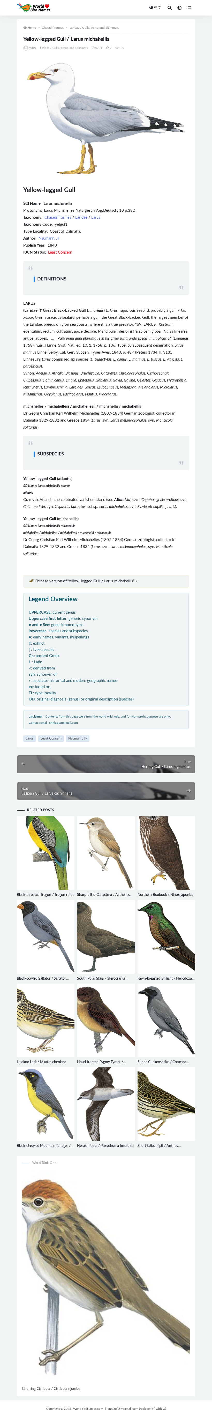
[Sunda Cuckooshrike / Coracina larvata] (166, 1020)
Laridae (81, 217)
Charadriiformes (53, 27)
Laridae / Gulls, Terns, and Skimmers (94, 27)
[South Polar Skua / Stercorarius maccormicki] (106, 937)
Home (32, 27)
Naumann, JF (49, 238)
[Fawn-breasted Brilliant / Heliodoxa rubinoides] (166, 937)
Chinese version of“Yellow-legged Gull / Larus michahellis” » (86, 581)
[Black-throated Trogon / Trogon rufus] (45, 853)
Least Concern (51, 738)
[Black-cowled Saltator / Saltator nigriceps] (45, 937)
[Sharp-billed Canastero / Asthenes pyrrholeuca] (106, 853)
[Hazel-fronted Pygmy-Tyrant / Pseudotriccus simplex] (106, 1020)
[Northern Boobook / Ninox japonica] (166, 853)
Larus (95, 217)
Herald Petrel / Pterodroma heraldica (105, 1146)
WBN (32, 48)
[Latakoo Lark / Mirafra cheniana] (45, 1020)
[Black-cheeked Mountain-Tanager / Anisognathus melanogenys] (45, 1104)
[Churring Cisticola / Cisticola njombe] (106, 1277)
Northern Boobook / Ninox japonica (165, 895)
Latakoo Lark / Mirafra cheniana (41, 1062)
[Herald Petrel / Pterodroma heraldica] (106, 1104)
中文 (157, 8)
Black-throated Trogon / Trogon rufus (45, 895)
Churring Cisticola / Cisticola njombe (51, 1389)
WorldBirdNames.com (88, 1408)
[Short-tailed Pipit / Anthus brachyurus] (166, 1104)
